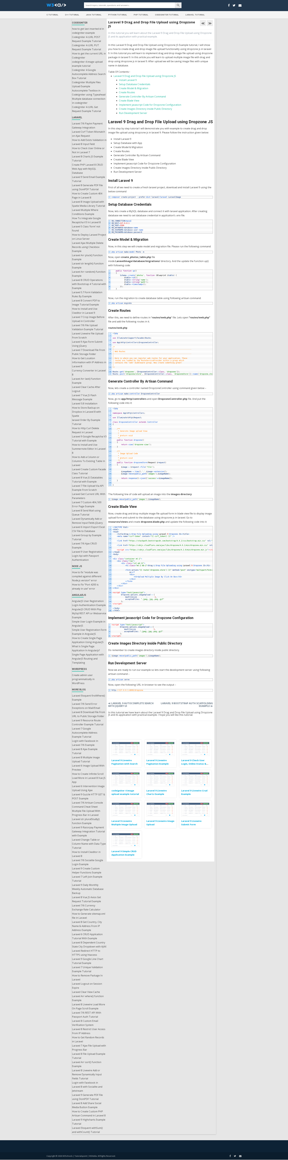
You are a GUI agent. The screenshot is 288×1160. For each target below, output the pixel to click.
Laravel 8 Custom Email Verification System (85, 1023)
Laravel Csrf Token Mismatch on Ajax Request (88, 133)
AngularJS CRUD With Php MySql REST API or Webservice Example (89, 613)
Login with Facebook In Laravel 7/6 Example (85, 743)
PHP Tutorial (141, 15)
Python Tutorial (117, 15)
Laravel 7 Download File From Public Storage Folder (88, 352)
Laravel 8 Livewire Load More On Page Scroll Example (88, 1006)
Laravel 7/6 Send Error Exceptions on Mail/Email (86, 706)
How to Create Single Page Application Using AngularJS (88, 640)
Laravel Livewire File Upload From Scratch (87, 335)
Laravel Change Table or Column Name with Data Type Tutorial (89, 843)
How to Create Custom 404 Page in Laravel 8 (87, 195)
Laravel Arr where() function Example (88, 998)
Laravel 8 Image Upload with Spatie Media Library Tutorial (88, 203)
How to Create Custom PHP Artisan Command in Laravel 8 (89, 1113)
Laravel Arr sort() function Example (86, 1064)
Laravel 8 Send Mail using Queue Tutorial (86, 512)
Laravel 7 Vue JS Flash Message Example (84, 397)
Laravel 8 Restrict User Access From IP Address (88, 1031)
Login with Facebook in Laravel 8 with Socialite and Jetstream (87, 1086)
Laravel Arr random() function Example (88, 273)
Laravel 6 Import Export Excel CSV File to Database (88, 529)
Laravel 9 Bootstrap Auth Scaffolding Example (187, 705)
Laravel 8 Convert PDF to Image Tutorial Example (86, 302)
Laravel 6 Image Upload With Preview (88, 767)
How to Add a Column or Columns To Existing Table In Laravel (88, 461)
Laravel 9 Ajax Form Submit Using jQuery (87, 343)
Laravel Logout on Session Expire (87, 985)
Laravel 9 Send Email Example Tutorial (88, 179)
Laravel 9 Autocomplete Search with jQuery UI (131, 705)
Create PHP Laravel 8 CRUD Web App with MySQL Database (87, 168)
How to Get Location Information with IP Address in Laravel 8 (89, 362)
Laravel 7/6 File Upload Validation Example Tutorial (87, 327)
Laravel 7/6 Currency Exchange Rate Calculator (86, 907)
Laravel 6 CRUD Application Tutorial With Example (87, 936)
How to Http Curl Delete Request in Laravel (85, 430)
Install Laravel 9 (128, 80)
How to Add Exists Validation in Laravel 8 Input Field (89, 142)
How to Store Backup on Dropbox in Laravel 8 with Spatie (86, 411)
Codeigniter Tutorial (167, 15)
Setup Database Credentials (134, 84)
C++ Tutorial (72, 15)
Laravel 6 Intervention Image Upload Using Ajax (88, 788)
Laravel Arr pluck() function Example (87, 257)
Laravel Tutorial (195, 15)
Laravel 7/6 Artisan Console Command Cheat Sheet (87, 804)
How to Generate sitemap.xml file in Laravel (88, 915)
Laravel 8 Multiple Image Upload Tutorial (86, 759)
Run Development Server (133, 113)
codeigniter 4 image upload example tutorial (87, 63)
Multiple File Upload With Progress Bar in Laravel (86, 813)
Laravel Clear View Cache (86, 992)
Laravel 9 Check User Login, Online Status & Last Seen (193, 764)
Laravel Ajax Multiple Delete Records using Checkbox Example (87, 247)
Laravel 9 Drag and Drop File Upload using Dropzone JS (145, 76)
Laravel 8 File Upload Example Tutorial (88, 1056)
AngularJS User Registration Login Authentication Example (89, 603)
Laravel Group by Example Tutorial (86, 537)
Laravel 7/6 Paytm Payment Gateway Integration (87, 125)
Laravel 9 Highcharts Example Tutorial (88, 1121)
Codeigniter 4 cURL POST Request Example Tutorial (86, 39)
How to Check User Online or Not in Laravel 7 (88, 150)
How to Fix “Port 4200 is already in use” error (85, 586)
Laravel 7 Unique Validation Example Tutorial (87, 969)
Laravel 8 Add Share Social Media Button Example (86, 1105)
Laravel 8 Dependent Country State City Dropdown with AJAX (89, 944)
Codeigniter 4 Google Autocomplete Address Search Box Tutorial (89, 74)
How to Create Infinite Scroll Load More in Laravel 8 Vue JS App (88, 778)
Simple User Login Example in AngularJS (88, 623)
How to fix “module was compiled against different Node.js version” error (86, 576)
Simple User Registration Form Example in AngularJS (89, 632)
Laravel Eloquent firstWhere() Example (88, 697)
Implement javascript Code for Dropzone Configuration (150, 104)
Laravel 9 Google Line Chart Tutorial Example (87, 961)
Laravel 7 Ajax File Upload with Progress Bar (89, 1047)
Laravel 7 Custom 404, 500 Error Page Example (86, 504)
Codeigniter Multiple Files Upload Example (86, 84)
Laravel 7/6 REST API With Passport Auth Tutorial (86, 1014)
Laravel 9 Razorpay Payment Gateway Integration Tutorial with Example (88, 831)
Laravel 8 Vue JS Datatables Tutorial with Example (87, 479)
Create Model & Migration (133, 88)
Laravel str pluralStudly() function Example (86, 821)
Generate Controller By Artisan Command (142, 96)
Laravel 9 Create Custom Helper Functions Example (86, 870)
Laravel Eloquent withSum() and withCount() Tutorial (87, 1130)
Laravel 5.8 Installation (84, 403)
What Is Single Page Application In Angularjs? (86, 648)
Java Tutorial (94, 15)
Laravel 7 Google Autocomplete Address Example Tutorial (84, 732)
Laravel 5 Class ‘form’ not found (86, 228)
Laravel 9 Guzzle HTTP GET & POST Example (88, 796)
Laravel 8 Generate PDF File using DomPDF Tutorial (87, 187)
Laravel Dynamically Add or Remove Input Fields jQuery (87, 520)
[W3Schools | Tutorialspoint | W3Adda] (56, 6)
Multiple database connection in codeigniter (88, 100)
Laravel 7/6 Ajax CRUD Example (84, 545)
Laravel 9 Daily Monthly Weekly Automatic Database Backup (88, 889)
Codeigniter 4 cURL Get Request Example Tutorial (86, 109)
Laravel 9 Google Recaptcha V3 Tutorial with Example (89, 438)
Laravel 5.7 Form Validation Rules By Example (87, 294)
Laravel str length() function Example (88, 265)
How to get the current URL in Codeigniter (89, 55)
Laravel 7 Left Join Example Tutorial (87, 878)
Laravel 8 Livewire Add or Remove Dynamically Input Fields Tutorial (87, 1074)
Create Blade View (129, 100)
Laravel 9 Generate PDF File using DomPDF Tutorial (87, 1097)
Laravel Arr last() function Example (86, 380)
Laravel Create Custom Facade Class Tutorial (89, 471)
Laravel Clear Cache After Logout (86, 389)
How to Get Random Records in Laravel (88, 1039)
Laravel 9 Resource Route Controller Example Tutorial (87, 722)
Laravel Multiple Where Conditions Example (85, 212)
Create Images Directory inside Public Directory (145, 108)
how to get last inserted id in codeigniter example (88, 30)
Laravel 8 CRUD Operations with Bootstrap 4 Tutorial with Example (89, 284)
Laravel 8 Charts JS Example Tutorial (87, 158)
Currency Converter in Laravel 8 (89, 372)
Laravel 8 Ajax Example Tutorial (85, 751)
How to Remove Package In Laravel (87, 977)
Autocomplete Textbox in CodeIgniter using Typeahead (88, 92)
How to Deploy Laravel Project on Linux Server (89, 236)
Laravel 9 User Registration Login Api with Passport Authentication (87, 555)
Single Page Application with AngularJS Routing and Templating (88, 658)
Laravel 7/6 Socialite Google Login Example (87, 862)
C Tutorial (52, 15)
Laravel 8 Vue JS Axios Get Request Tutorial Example (86, 899)
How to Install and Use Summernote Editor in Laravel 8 (89, 448)
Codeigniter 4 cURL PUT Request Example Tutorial (86, 47)
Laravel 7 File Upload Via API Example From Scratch (88, 487)
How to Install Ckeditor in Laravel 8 (86, 854)
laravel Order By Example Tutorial (86, 422)
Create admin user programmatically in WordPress (83, 679)
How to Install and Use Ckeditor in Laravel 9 (84, 310)
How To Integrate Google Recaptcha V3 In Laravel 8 (86, 220)
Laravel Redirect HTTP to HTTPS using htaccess (86, 952)
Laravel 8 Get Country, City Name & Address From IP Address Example (87, 926)
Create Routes (127, 92)
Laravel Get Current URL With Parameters (88, 496)
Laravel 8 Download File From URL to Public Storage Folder (88, 714)
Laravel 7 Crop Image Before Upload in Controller (88, 319)
